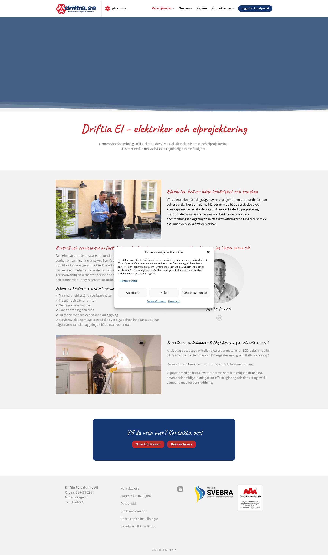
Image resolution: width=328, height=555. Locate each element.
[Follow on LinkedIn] (180, 490)
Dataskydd (173, 301)
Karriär (201, 8)
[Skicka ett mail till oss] (219, 318)
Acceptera (132, 292)
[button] (208, 252)
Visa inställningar (195, 292)
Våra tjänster (162, 8)
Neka (164, 292)
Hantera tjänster (128, 280)
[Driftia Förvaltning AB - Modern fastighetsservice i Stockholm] (101, 8)
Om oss (184, 8)
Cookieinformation (156, 301)
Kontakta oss (221, 8)
